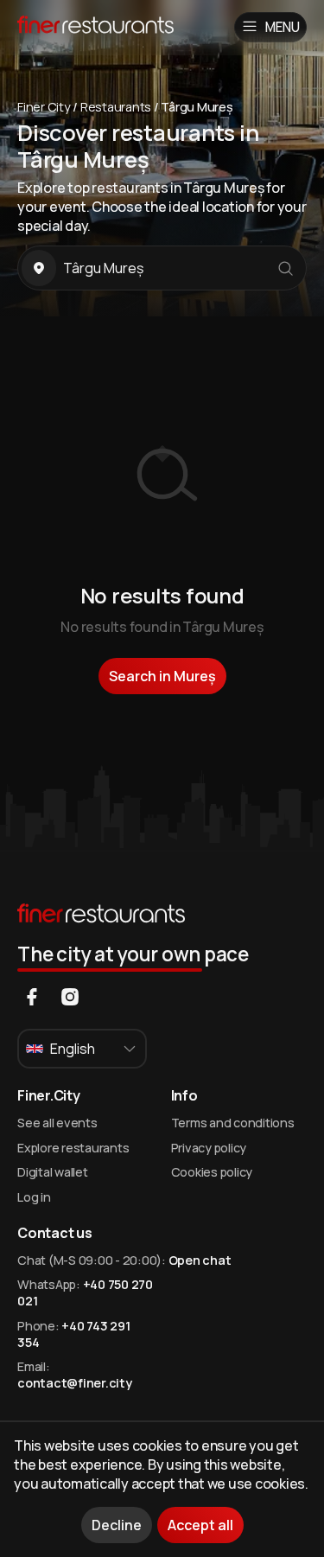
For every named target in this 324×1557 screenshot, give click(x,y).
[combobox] (82, 1049)
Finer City (44, 107)
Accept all (200, 1525)
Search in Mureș (162, 676)
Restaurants (115, 107)
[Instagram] (70, 996)
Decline (117, 1525)
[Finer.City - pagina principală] (125, 27)
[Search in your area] (39, 268)
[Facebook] (32, 996)
